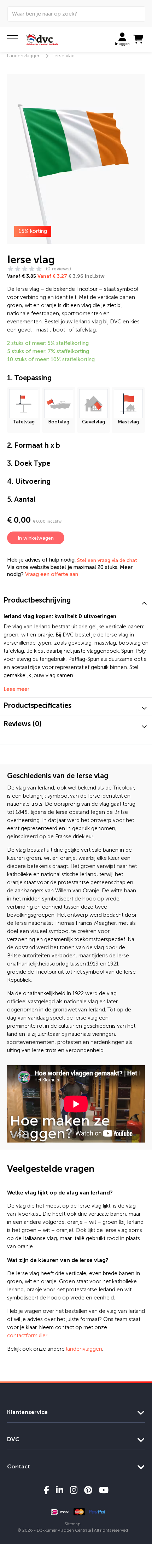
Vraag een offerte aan (51, 574)
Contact (18, 1466)
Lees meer (16, 689)
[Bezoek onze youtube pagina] (104, 1490)
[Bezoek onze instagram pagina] (73, 1490)
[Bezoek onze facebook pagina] (46, 1490)
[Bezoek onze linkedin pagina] (59, 1490)
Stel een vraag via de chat (107, 560)
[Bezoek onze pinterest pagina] (88, 1490)
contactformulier (27, 1335)
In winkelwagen (36, 538)
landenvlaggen (84, 1349)
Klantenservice (27, 1412)
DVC (13, 1439)
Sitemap (73, 1523)
